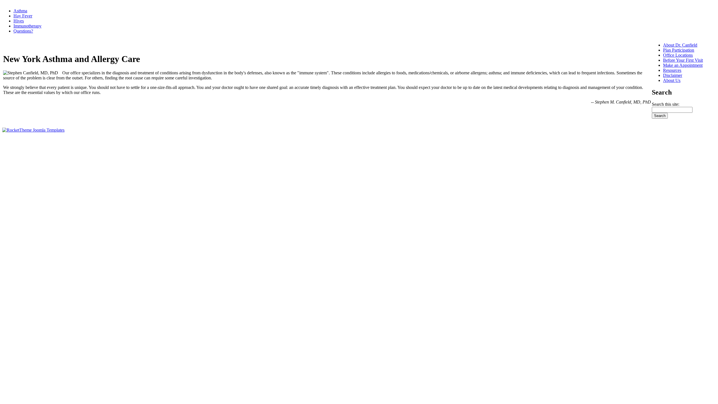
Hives (18, 21)
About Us (671, 80)
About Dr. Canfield (680, 45)
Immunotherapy (27, 26)
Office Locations (678, 55)
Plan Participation (678, 50)
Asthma (20, 10)
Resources (672, 70)
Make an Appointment (683, 65)
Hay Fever (22, 15)
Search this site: (665, 104)
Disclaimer (672, 75)
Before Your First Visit (683, 60)
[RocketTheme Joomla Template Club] (33, 130)
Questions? (23, 31)
